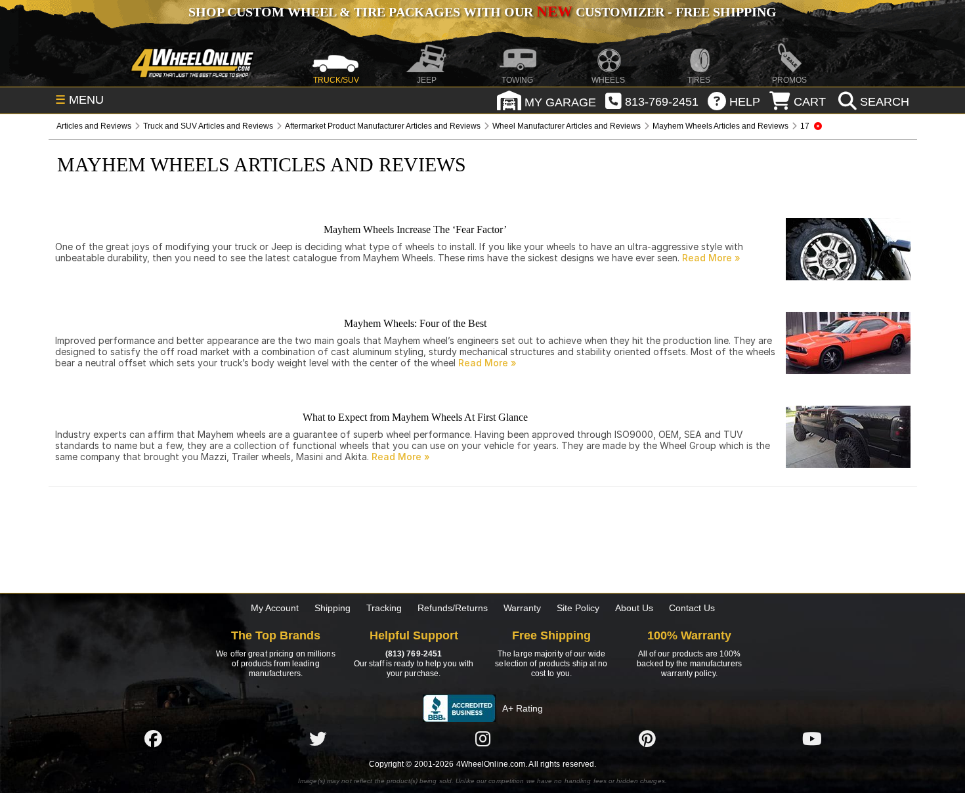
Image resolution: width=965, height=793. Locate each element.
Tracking (384, 608)
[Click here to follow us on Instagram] (482, 738)
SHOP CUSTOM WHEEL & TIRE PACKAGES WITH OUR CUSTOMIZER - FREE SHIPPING (482, 12)
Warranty (522, 608)
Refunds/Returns (453, 608)
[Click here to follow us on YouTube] (812, 738)
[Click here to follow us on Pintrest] (647, 738)
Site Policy (578, 608)
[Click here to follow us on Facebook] (153, 738)
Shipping (332, 608)
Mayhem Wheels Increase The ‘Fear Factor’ (415, 229)
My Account (275, 608)
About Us (634, 608)
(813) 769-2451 (413, 653)
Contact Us (692, 608)
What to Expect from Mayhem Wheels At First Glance (415, 417)
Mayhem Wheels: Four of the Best (415, 323)
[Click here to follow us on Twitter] (318, 738)
